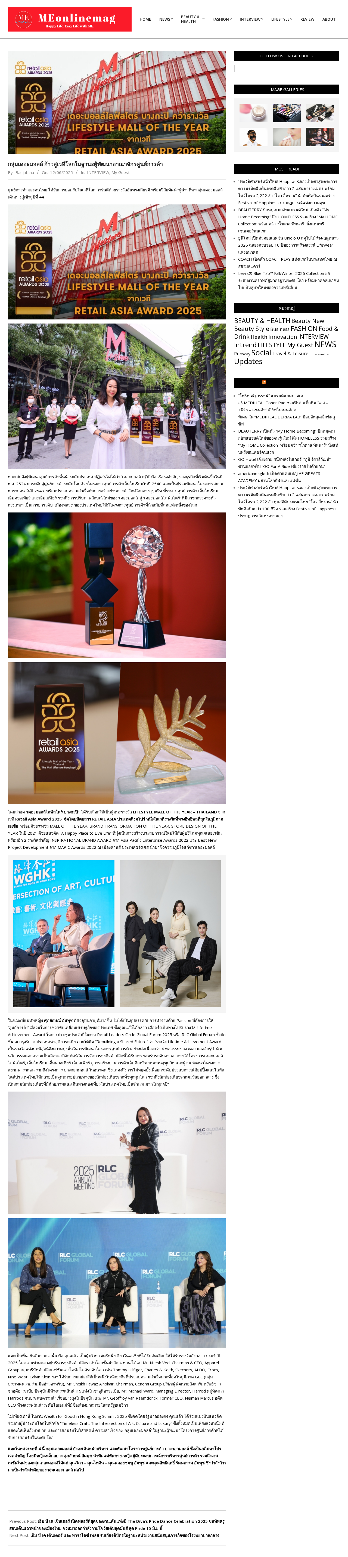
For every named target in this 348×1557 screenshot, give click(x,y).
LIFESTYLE (272, 345)
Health (259, 336)
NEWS (325, 344)
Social (261, 352)
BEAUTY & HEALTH (262, 320)
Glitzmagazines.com (289, 383)
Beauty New (307, 321)
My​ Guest (120, 172)
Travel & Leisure (290, 353)
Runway (242, 354)
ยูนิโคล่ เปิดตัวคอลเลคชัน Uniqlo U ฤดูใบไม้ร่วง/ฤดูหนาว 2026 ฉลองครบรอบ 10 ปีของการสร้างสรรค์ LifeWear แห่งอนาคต (288, 245)
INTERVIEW (98, 172)
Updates (248, 361)
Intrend (245, 344)
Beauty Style (251, 328)
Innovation (282, 336)
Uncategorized (320, 354)
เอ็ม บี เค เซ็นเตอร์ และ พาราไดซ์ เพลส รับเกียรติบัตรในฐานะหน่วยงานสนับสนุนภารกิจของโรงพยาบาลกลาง (124, 1535)
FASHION (304, 328)
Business (280, 329)
